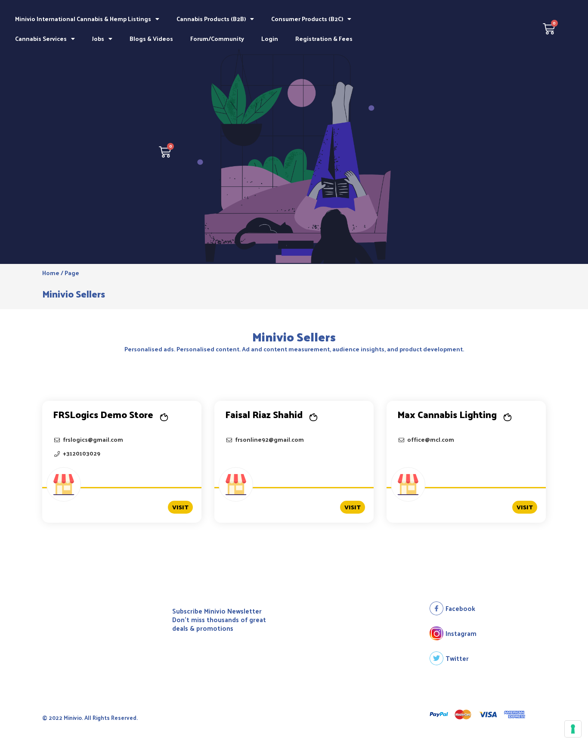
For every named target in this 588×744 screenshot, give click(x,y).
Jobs (98, 38)
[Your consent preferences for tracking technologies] (573, 729)
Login (269, 38)
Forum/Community (217, 38)
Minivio (274, 336)
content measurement (296, 349)
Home (50, 272)
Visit (180, 507)
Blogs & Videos (151, 38)
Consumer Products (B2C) (307, 18)
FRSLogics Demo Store (103, 414)
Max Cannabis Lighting (447, 414)
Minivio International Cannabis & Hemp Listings (83, 18)
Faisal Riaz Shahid (264, 414)
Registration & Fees (324, 38)
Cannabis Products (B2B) (211, 18)
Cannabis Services (41, 38)
